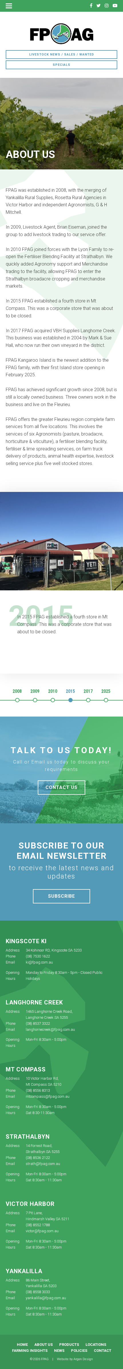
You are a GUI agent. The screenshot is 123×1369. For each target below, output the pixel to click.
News (59, 1350)
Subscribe (61, 896)
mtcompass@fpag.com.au (48, 1096)
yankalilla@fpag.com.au (46, 1298)
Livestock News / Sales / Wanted (61, 54)
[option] (61, 571)
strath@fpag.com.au (43, 1164)
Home (22, 1344)
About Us (43, 1344)
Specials (61, 65)
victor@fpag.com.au (42, 1231)
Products (69, 1344)
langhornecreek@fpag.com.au (50, 1029)
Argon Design (83, 1359)
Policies (79, 1350)
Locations (96, 1344)
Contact (102, 1350)
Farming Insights (29, 1350)
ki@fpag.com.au (39, 962)
